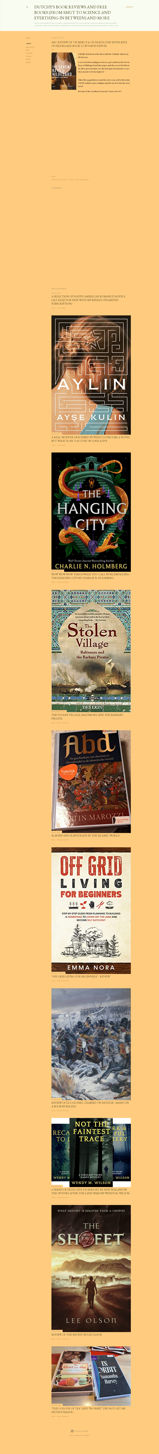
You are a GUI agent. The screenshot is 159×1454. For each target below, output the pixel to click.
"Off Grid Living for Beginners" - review (80, 976)
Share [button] (28, 38)
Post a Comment (63, 582)
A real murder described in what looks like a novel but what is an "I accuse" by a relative (90, 439)
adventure (30, 47)
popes (28, 62)
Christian (29, 53)
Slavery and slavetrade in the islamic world (85, 835)
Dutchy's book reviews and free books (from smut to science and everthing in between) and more (72, 12)
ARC (27, 50)
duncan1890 (85, 1435)
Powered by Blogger (81, 1431)
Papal (28, 59)
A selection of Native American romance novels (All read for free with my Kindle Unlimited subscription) (88, 300)
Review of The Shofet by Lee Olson (76, 1334)
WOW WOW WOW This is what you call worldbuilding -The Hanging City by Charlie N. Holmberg (91, 576)
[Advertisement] (91, 265)
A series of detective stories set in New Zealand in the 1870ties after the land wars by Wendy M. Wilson (90, 1191)
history (28, 56)
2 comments (61, 308)
